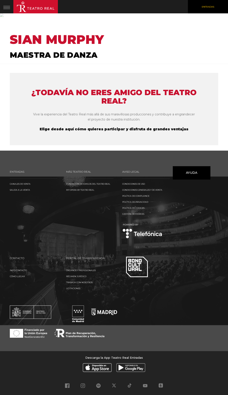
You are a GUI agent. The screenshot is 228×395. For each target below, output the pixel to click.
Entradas (208, 6)
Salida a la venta (20, 190)
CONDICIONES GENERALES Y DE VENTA (142, 190)
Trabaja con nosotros (79, 282)
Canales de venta (20, 184)
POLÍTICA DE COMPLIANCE (135, 196)
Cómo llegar (17, 276)
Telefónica (142, 231)
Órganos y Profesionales (81, 270)
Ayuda (191, 173)
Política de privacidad (135, 202)
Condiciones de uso (133, 184)
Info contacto (18, 270)
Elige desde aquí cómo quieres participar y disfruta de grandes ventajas (114, 129)
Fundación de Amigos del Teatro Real (88, 184)
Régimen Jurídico (76, 276)
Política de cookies (133, 208)
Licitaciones (73, 288)
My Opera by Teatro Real (80, 190)
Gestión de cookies (133, 214)
